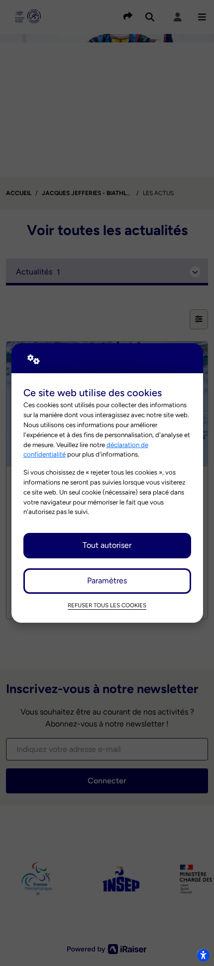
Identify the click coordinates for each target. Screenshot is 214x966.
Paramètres (107, 580)
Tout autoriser (107, 545)
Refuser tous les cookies (107, 605)
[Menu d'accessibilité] (203, 955)
